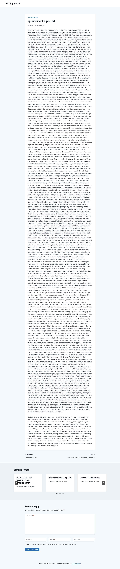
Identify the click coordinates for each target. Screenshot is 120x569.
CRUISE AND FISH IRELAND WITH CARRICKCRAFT (24, 480)
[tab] (56, 493)
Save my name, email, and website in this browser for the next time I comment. (52, 544)
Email (52, 539)
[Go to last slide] (16, 483)
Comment (30, 516)
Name (28, 539)
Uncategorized (33, 17)
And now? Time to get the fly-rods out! (81, 456)
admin (31, 25)
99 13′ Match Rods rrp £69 (60, 478)
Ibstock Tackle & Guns (90, 478)
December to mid (31, 456)
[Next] (103, 483)
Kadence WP (76, 564)
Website (77, 539)
